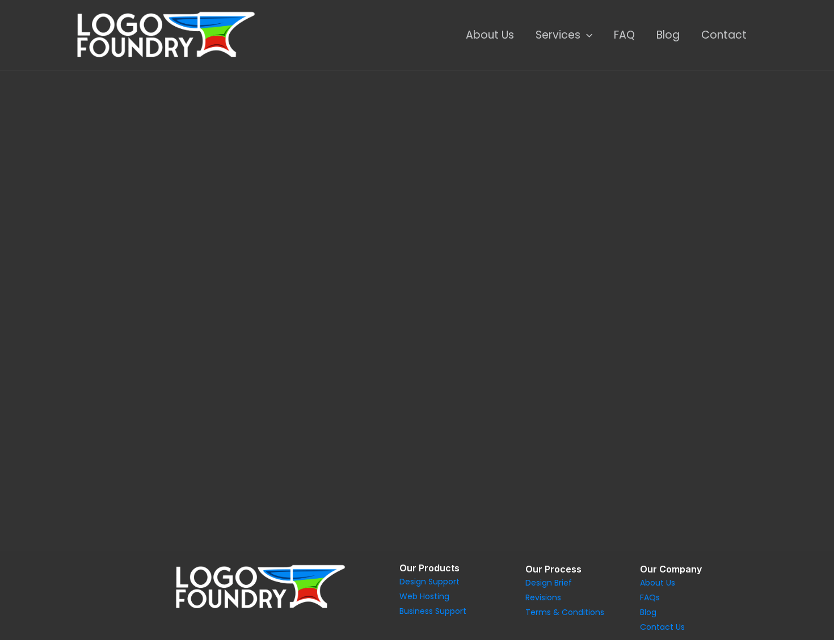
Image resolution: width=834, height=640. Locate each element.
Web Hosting (424, 596)
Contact (724, 35)
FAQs (650, 597)
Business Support (432, 611)
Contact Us (662, 627)
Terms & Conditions (564, 612)
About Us (490, 35)
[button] (51, 221)
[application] (586, 35)
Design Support (429, 581)
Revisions (543, 597)
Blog (668, 35)
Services (558, 35)
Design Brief (548, 582)
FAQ (624, 35)
